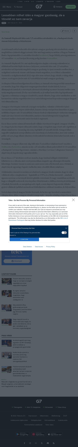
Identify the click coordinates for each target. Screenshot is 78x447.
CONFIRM (24, 239)
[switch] (64, 232)
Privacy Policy (50, 246)
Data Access (39, 246)
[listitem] (38, 228)
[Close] (74, 200)
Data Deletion (27, 246)
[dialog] (39, 223)
